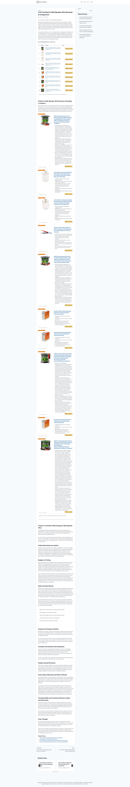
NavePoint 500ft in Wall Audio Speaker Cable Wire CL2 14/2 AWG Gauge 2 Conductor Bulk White (52, 72)
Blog (85, 1)
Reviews (39, 10)
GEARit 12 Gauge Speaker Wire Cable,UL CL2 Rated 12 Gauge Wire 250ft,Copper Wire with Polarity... (52, 81)
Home (81, 1)
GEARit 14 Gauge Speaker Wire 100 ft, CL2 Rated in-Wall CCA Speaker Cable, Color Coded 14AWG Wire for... (52, 68)
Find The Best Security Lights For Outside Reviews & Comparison (54, 740)
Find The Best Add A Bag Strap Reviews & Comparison (51, 737)
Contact (91, 1)
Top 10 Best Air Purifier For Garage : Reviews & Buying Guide (46, 764)
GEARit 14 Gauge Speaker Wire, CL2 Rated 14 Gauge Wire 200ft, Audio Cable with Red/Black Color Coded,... (53, 48)
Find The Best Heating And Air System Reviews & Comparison (65, 764)
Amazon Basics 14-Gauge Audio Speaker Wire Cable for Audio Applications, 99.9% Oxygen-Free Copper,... (53, 59)
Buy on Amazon (69, 48)
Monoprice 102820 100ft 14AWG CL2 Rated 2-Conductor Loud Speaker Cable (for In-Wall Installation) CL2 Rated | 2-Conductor (63, 229)
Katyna (40, 17)
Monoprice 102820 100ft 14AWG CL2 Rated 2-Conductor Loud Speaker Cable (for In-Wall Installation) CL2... (53, 64)
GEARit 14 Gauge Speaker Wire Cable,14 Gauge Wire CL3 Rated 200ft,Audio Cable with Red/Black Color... (53, 90)
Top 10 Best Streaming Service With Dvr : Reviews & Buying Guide (54, 741)
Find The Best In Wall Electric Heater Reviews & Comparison (44, 750)
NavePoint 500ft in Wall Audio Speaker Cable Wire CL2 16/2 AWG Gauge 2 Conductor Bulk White (52, 85)
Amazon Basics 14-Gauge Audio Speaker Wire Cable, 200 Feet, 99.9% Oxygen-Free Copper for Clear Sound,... (53, 53)
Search (79, 8)
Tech (88, 1)
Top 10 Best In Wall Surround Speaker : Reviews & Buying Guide (67, 750)
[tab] (53, 771)
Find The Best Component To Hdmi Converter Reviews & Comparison (85, 36)
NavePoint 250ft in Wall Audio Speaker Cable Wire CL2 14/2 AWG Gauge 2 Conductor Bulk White (52, 77)
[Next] (72, 765)
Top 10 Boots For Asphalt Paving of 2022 (48, 739)
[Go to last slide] (39, 765)
